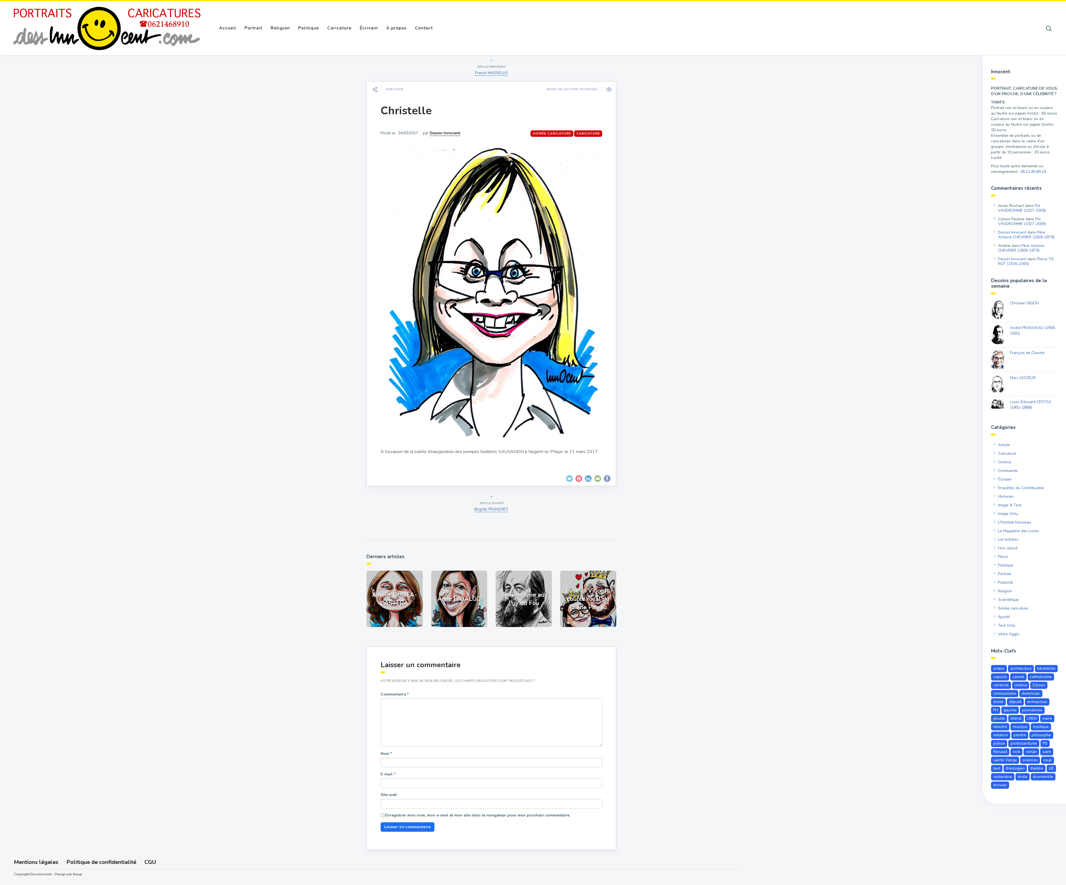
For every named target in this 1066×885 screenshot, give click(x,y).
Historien (1006, 496)
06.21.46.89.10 (1033, 171)
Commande (1008, 470)
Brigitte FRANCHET (491, 509)
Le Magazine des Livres (1018, 530)
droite (998, 701)
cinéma (1020, 685)
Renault (1000, 751)
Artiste (1004, 444)
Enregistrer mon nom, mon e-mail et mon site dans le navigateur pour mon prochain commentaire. (477, 815)
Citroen (1038, 685)
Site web (389, 794)
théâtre (1036, 768)
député (1015, 701)
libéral (1016, 718)
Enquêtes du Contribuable (1021, 487)
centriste (1001, 685)
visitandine (1002, 776)
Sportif (1004, 617)
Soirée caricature (552, 133)
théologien (1015, 768)
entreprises (1037, 701)
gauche (1010, 710)
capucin (1000, 676)
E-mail (388, 774)
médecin (1000, 735)
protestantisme (1023, 743)
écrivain (1000, 785)
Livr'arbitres (1008, 539)
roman (1031, 751)
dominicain (1031, 693)
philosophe (1041, 735)
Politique (308, 28)
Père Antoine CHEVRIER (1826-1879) (1026, 235)
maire (1047, 718)
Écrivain (369, 28)
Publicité (1005, 582)
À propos (396, 28)
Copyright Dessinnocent (33, 874)
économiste (1043, 776)
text (996, 768)
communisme (1004, 693)
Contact (424, 28)
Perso (1003, 556)
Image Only (1008, 513)
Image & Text (1009, 505)
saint (1046, 751)
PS (1045, 743)
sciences (1030, 760)
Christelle (406, 110)
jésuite (999, 718)
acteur (999, 668)
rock (1016, 751)
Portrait (253, 28)
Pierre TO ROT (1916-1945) (1026, 261)
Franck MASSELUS (491, 72)
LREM (1032, 718)
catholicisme (1041, 676)
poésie (999, 743)
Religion (280, 28)
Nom (386, 753)
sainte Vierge (1005, 760)
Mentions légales (36, 862)
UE (1051, 768)
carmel (1018, 676)
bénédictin (1046, 668)
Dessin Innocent (445, 133)
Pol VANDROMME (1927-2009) (1022, 208)
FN (995, 710)
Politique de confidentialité (101, 862)
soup (1047, 760)
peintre (1020, 735)
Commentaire (395, 694)
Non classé (1008, 548)
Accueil (227, 28)
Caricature (339, 28)
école (1022, 776)
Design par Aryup (68, 874)
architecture (1021, 668)
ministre (1000, 726)
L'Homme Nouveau (1014, 522)
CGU (150, 862)
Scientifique (1008, 599)
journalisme (1032, 710)
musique (1020, 726)
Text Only (1006, 625)
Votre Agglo (1008, 634)
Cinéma (1004, 462)
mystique (1041, 726)
